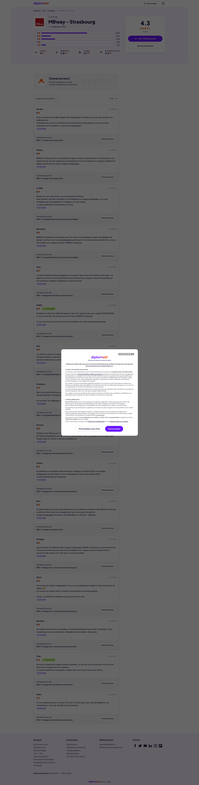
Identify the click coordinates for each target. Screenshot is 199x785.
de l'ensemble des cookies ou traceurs (90, 374)
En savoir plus (100, 415)
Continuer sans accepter (126, 354)
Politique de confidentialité (96, 421)
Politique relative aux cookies (119, 421)
